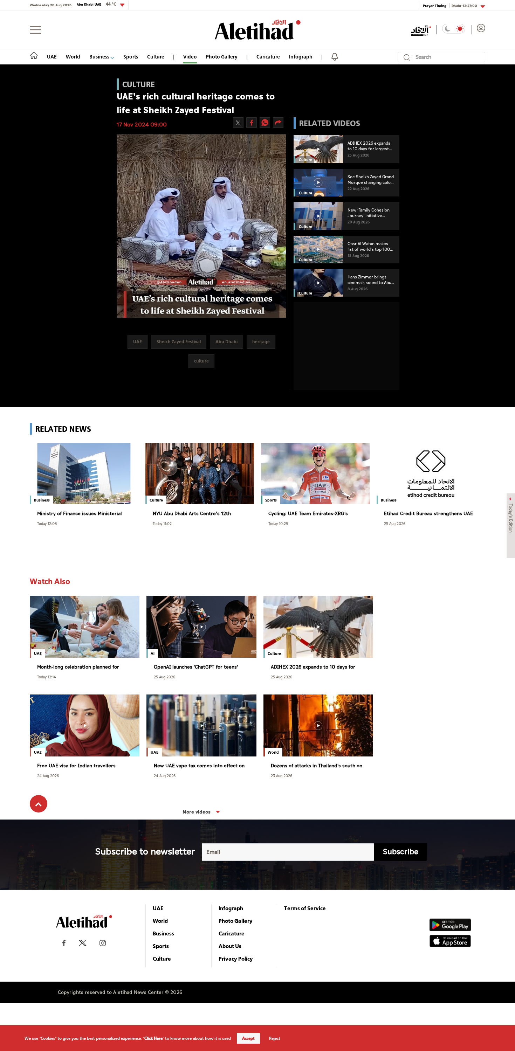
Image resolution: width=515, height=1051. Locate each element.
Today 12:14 (46, 677)
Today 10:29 (278, 523)
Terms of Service (305, 908)
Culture (155, 56)
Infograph (301, 56)
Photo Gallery (222, 56)
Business (99, 56)
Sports (130, 56)
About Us (230, 945)
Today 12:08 (47, 523)
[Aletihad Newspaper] (258, 30)
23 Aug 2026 (281, 775)
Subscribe (400, 852)
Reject (274, 1038)
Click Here (153, 1038)
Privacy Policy (236, 958)
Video (190, 56)
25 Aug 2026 (394, 523)
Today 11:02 (162, 523)
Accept (248, 1038)
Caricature (268, 56)
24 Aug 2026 (48, 775)
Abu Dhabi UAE (96, 4)
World (73, 56)
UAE (52, 56)
